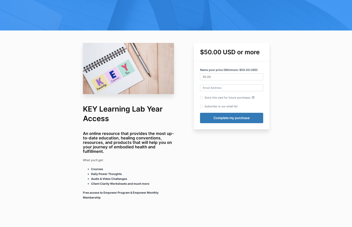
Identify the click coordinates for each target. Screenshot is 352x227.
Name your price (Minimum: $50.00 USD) (229, 70)
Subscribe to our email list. (221, 106)
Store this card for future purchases (230, 97)
